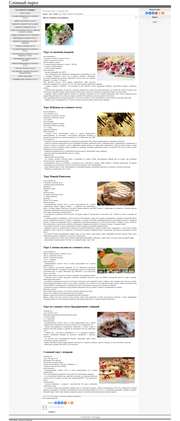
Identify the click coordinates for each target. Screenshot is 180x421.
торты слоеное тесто (77, 396)
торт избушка (63, 396)
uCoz (98, 417)
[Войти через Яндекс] (65, 402)
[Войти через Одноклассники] (71, 402)
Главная (44, 14)
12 (60, 14)
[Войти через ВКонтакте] (58, 402)
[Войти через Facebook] (62, 402)
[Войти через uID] (55, 402)
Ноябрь (55, 14)
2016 (50, 14)
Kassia (56, 396)
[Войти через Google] (68, 402)
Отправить (52, 412)
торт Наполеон (69, 396)
